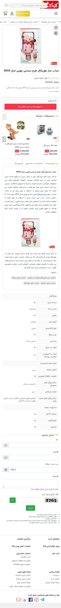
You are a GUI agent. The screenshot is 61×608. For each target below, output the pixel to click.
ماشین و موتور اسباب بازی (20, 586)
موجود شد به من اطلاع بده (29, 106)
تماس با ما (55, 579)
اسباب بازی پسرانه (19, 278)
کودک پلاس (54, 572)
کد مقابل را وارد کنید (49, 494)
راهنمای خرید (53, 539)
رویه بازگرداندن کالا (51, 546)
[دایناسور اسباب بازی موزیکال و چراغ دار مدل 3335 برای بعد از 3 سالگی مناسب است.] (16, 130)
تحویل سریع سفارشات (21, 564)
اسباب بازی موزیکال (48, 22)
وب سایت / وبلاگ (51, 464)
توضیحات (49, 163)
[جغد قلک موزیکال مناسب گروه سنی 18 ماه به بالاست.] (44, 130)
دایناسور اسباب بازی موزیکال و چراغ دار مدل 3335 (17, 145)
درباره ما (56, 575)
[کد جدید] (13, 500)
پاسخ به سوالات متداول (21, 560)
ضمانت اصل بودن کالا (21, 546)
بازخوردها (18, 163)
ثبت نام (55, 553)
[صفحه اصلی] (60, 22)
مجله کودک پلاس (52, 582)
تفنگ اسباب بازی (23, 582)
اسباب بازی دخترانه (48, 283)
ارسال (30, 508)
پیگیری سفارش (23, 539)
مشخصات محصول (34, 163)
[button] (57, 139)
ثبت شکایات (25, 557)
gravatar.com (27, 521)
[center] (6, 5)
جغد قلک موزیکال (50, 145)
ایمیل (55, 452)
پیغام (55, 476)
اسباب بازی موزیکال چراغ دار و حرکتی (24, 22)
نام (57, 440)
